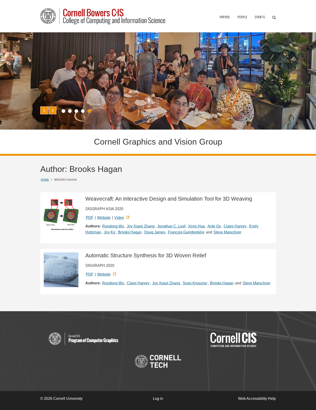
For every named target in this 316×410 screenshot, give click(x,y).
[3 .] (76, 111)
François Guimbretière (186, 232)
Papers (225, 17)
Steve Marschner (227, 232)
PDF (89, 218)
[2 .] (70, 111)
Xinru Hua (196, 226)
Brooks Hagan (130, 232)
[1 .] (63, 111)
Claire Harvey (235, 226)
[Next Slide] (52, 110)
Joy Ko (109, 232)
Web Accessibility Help (257, 399)
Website (104, 218)
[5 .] (89, 111)
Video (119, 218)
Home (45, 179)
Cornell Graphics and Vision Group (158, 141)
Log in (158, 399)
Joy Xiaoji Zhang (141, 226)
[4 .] (83, 111)
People (242, 17)
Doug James (154, 232)
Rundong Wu (113, 226)
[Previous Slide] (44, 110)
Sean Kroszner (195, 283)
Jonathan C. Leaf (171, 226)
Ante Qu (214, 226)
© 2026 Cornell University (61, 399)
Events (260, 17)
